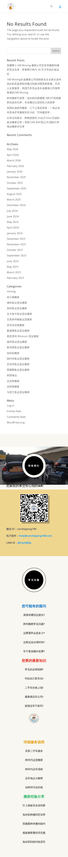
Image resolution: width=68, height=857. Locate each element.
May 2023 (12, 267)
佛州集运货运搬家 (17, 302)
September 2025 (16, 188)
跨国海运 (12, 375)
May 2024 (12, 222)
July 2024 (12, 211)
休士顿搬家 (13, 297)
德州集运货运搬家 (17, 341)
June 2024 (13, 216)
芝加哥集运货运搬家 (18, 364)
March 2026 (14, 160)
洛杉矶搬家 (13, 353)
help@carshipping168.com (35, 535)
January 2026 (14, 171)
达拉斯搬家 (13, 381)
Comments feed (16, 417)
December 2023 (16, 239)
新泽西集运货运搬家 (18, 347)
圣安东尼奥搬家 (16, 325)
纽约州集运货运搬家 (18, 358)
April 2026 (13, 155)
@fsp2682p (24, 542)
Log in (10, 405)
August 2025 (14, 194)
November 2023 (16, 244)
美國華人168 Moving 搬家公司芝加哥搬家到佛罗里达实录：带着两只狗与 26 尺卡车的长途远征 (33, 70)
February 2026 (15, 166)
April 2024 (13, 227)
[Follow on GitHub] (40, 731)
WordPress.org (16, 422)
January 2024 (14, 233)
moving (11, 291)
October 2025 (15, 183)
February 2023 (15, 278)
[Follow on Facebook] (27, 731)
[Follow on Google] (34, 731)
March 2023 (14, 272)
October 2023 (15, 250)
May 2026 (12, 149)
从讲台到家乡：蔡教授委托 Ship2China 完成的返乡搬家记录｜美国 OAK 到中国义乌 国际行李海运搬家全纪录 (33, 122)
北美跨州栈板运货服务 (19, 319)
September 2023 (16, 255)
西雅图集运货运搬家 (18, 369)
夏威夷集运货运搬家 (18, 330)
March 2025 (14, 199)
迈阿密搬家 (13, 386)
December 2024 (16, 205)
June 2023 (13, 261)
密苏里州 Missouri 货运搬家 (23, 336)
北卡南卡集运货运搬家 (19, 314)
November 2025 (16, 177)
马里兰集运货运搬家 (18, 392)
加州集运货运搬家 (17, 308)
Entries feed (14, 411)
